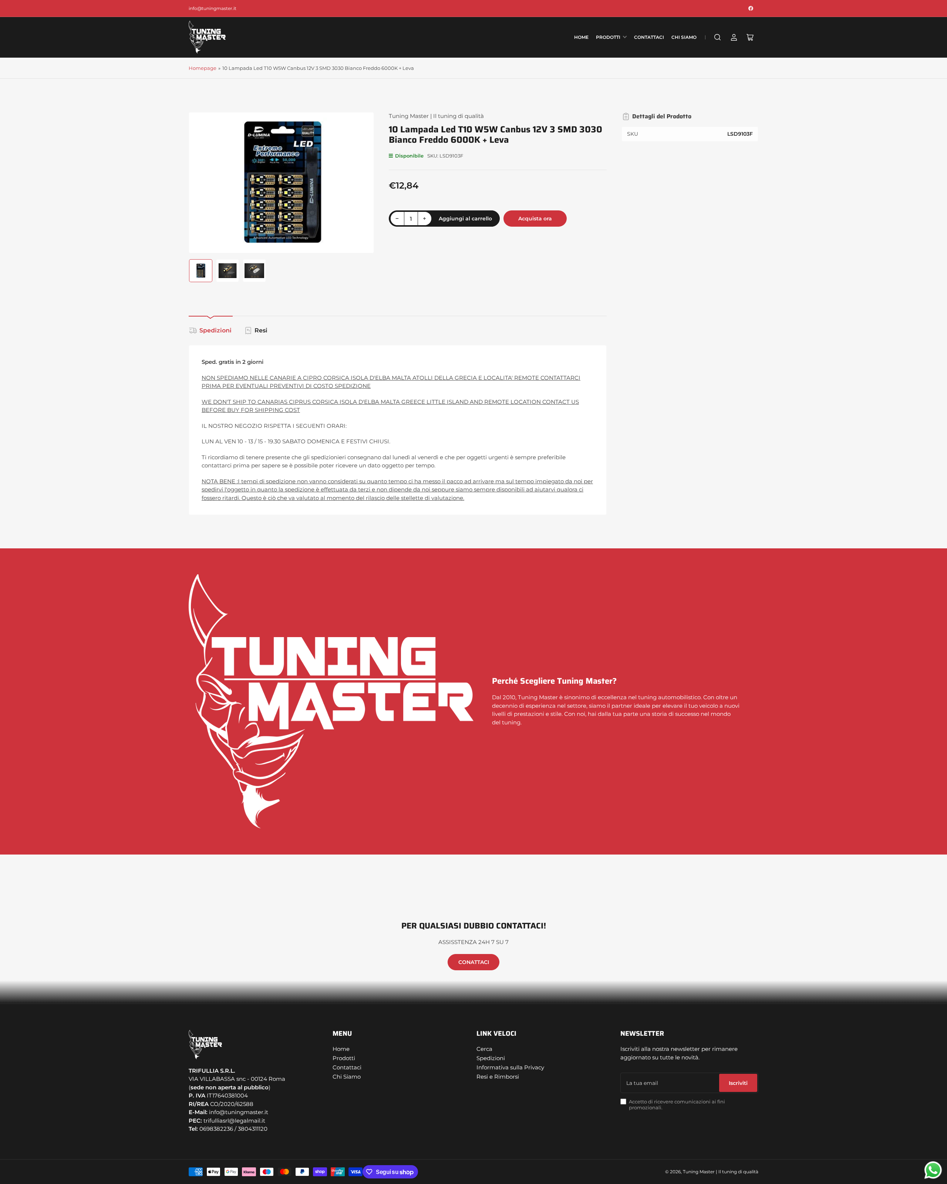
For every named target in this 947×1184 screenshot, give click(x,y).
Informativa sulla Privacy (510, 1067)
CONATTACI (473, 962)
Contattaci (649, 37)
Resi (261, 330)
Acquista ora (535, 218)
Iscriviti (738, 1083)
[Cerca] (718, 37)
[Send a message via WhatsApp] (933, 1170)
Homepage (202, 68)
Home (581, 37)
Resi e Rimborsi (497, 1076)
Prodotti (608, 37)
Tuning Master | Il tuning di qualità (436, 115)
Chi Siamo (684, 37)
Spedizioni (215, 330)
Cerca (484, 1048)
